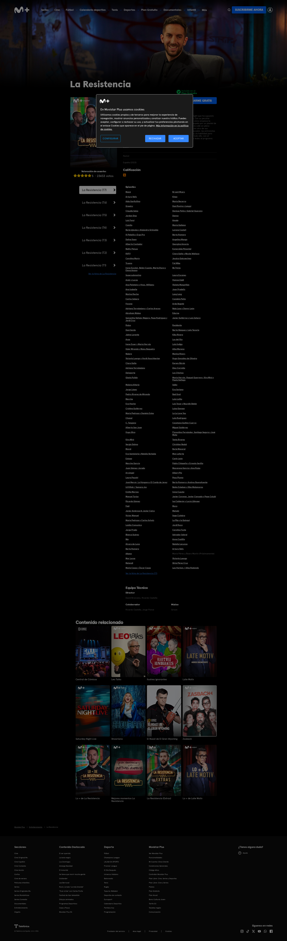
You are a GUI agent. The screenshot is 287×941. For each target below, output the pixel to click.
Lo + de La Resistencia (88, 798)
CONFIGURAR (110, 138)
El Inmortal (63, 870)
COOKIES (168, 931)
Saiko (174, 385)
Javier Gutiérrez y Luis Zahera (186, 318)
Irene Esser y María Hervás (138, 344)
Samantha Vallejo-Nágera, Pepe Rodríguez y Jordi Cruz (146, 319)
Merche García (133, 463)
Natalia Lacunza (179, 544)
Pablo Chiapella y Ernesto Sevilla (187, 463)
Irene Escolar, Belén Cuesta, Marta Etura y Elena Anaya (146, 269)
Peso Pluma (177, 477)
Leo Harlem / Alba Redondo (185, 568)
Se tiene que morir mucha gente (72, 874)
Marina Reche (132, 294)
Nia (127, 539)
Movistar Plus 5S (65, 912)
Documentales (172, 9)
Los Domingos (64, 862)
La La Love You (179, 413)
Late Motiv (188, 679)
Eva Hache (131, 403)
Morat (128, 449)
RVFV (128, 253)
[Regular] (82, 175)
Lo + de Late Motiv (192, 798)
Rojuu (128, 325)
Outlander (63, 878)
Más (204, 10)
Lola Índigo (177, 344)
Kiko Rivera (177, 334)
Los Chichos (178, 373)
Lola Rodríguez (179, 418)
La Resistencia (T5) (94, 215)
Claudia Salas (132, 211)
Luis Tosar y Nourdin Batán (184, 403)
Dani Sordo (131, 330)
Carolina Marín (133, 258)
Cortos (17, 874)
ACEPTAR (178, 138)
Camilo (129, 225)
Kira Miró (130, 439)
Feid (127, 506)
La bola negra (64, 858)
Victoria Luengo (179, 558)
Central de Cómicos (86, 679)
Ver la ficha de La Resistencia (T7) (141, 573)
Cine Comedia (20, 866)
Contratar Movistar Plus (158, 874)
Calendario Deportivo (113, 904)
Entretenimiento (21, 908)
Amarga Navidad (65, 866)
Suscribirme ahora (249, 10)
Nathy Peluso (132, 249)
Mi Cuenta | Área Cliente (159, 862)
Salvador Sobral (179, 534)
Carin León (177, 458)
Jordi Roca (177, 525)
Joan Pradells (178, 289)
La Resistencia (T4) (94, 227)
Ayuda (245, 853)
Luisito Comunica (134, 525)
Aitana (129, 553)
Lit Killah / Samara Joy (136, 487)
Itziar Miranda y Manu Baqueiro (140, 349)
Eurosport (108, 899)
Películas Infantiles (21, 883)
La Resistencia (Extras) (159, 798)
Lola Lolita (177, 399)
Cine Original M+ (21, 858)
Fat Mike (176, 263)
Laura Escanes (179, 275)
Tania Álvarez (178, 439)
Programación (110, 912)
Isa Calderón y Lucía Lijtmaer (186, 501)
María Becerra (179, 201)
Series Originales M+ (22, 891)
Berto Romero (179, 234)
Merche (129, 399)
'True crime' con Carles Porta (71, 891)
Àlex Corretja (178, 368)
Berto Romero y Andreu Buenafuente (189, 482)
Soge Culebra (178, 515)
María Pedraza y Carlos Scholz (140, 520)
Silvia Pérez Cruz (180, 563)
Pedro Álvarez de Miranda (138, 394)
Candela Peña (179, 299)
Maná (128, 192)
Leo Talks (116, 679)
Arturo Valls (131, 196)
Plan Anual (153, 895)
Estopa (129, 458)
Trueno (129, 263)
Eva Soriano (177, 389)
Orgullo (17, 912)
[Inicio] (21, 10)
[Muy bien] (89, 175)
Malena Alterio (132, 385)
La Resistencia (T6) (94, 202)
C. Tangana (131, 423)
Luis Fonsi (130, 220)
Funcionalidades (155, 858)
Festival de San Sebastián (69, 895)
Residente (177, 325)
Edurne (175, 313)
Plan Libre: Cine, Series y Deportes (163, 878)
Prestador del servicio (116, 931)
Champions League (112, 858)
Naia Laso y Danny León (183, 308)
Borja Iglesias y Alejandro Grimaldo (142, 230)
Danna (175, 215)
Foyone (129, 304)
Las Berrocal (64, 883)
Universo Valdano (111, 874)
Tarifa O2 (152, 904)
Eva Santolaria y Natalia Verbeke (141, 454)
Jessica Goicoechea (181, 258)
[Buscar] (229, 10)
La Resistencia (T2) (94, 253)
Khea (174, 196)
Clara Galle (131, 363)
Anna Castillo (178, 539)
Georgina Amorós (180, 244)
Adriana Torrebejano (135, 368)
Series (44, 9)
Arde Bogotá (178, 304)
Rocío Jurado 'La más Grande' (71, 887)
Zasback (187, 739)
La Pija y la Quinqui (181, 520)
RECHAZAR (155, 138)
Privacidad (153, 931)
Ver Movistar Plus (155, 853)
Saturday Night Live (86, 739)
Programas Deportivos (68, 904)
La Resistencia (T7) (94, 190)
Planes (151, 887)
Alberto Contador (134, 244)
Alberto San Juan (134, 427)
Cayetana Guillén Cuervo (184, 423)
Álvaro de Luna (133, 544)
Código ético (154, 870)
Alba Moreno (178, 349)
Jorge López (131, 389)
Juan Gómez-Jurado (135, 468)
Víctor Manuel (132, 515)
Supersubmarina (133, 275)
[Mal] (78, 175)
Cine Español (19, 862)
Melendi (129, 563)
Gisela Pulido (132, 377)
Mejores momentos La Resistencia (123, 799)
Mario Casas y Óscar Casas (138, 568)
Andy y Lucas (132, 280)
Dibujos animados (66, 899)
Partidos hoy (109, 908)
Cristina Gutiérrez (134, 408)
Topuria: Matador (111, 891)
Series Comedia (20, 899)
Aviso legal (137, 931)
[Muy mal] (75, 175)
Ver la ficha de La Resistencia (102, 273)
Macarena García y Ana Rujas (186, 468)
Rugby (106, 887)
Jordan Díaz (131, 215)
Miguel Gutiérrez (180, 427)
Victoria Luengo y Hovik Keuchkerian (143, 358)
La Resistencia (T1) (94, 265)
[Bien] (86, 175)
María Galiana (179, 225)
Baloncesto (108, 878)
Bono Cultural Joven (157, 899)
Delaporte (130, 373)
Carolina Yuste (179, 530)
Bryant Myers (178, 192)
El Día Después (110, 870)
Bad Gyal (176, 394)
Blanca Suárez (132, 534)
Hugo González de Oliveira (184, 358)
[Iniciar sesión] (270, 9)
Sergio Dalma (132, 444)
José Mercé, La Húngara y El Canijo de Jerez (146, 482)
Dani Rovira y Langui (181, 206)
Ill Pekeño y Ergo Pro (135, 234)
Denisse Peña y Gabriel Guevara (187, 211)
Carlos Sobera (132, 299)
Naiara (129, 354)
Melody (175, 511)
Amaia (175, 220)
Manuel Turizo (132, 496)
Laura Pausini (132, 477)
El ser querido (65, 853)
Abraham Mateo (133, 313)
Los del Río (177, 339)
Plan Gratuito (149, 9)
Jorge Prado (131, 530)
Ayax (128, 339)
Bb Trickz (176, 268)
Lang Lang (177, 294)
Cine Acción (19, 870)
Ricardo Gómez (133, 501)
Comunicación (155, 912)
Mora (174, 506)
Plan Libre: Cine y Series (158, 883)
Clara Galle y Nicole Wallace (185, 253)
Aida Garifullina (133, 201)
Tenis (115, 9)
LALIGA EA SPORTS (111, 862)
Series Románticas (21, 895)
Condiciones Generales (158, 866)
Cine (57, 9)
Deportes (129, 9)
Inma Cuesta (178, 492)
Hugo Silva (130, 432)
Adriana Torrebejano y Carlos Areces (143, 308)
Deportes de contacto (113, 895)
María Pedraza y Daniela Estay (140, 413)
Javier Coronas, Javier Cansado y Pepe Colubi (194, 496)
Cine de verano (20, 878)
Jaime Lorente (132, 334)
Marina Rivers (178, 354)
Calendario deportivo (93, 9)
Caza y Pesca (64, 908)
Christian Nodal (179, 444)
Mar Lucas (130, 558)
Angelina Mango (179, 239)
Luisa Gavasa (178, 408)
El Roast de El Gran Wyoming (162, 739)
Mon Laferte (178, 454)
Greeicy (129, 206)
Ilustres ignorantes (157, 679)
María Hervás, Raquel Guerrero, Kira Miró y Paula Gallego (193, 378)
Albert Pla (177, 473)
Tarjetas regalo (155, 908)
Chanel (129, 418)
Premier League (110, 866)
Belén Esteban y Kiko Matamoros (187, 487)
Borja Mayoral (179, 449)
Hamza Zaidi (178, 280)
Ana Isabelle (131, 289)
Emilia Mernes (132, 492)
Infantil (191, 9)
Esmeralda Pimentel (181, 249)
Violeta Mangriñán (180, 285)
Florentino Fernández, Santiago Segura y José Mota (193, 433)
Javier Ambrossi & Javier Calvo (140, 511)
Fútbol (70, 9)
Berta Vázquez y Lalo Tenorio (185, 330)
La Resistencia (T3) (94, 240)
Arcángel (130, 473)
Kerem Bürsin (178, 363)
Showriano (117, 739)
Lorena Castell (179, 230)
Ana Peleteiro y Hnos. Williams (140, 285)
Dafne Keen (131, 239)
